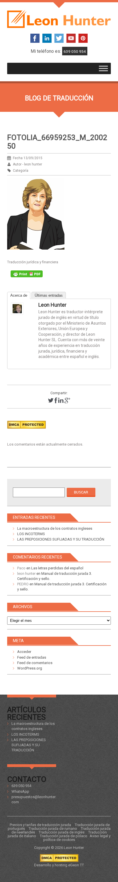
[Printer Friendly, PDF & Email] (27, 275)
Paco (21, 568)
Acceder (24, 652)
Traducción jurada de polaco (63, 836)
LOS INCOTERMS (31, 534)
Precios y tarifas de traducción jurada (40, 825)
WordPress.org (29, 668)
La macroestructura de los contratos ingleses (54, 528)
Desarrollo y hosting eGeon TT (59, 865)
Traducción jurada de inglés (61, 832)
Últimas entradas (49, 295)
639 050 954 (75, 51)
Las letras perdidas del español (57, 568)
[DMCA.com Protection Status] (26, 430)
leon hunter (52, 305)
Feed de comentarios (34, 663)
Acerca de (18, 295)
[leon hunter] (22, 308)
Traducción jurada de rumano (53, 828)
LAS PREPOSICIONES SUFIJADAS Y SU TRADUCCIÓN (60, 539)
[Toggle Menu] (103, 68)
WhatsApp (20, 791)
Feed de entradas (31, 657)
